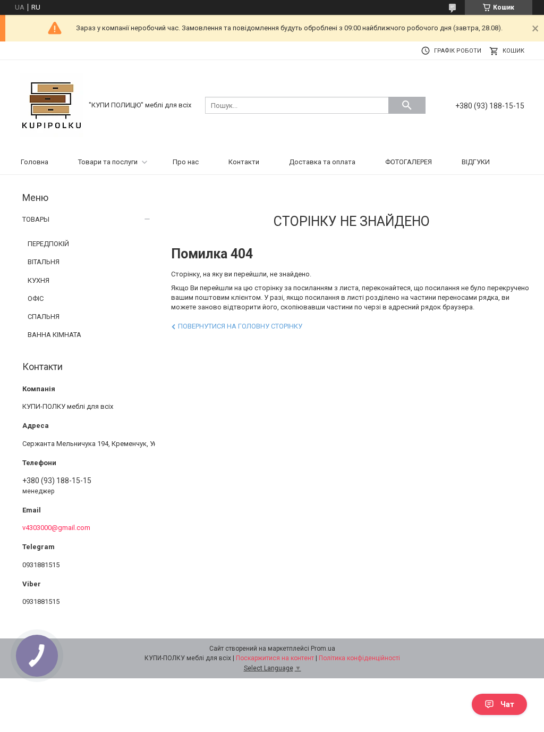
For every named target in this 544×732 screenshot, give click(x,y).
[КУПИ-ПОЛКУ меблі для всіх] (51, 104)
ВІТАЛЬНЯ (44, 262)
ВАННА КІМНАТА (54, 335)
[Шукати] (407, 105)
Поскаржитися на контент (275, 658)
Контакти (243, 162)
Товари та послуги (108, 162)
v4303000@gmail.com (56, 528)
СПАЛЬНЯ (44, 317)
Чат (507, 704)
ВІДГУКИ (476, 162)
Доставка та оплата (322, 162)
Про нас (186, 162)
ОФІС (36, 298)
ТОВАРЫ (35, 219)
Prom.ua (323, 648)
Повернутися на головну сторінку (240, 326)
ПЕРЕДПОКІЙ (48, 244)
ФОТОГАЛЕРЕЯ (408, 162)
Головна (34, 162)
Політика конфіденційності (359, 658)
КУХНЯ (38, 280)
